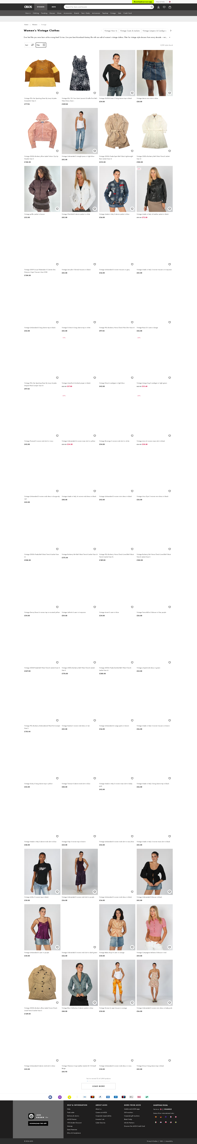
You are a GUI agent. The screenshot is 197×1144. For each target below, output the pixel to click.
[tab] (28, 13)
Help (68, 1109)
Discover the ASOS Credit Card (134, 1126)
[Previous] (101, 31)
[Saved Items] (164, 6)
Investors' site (100, 1119)
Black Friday (128, 1119)
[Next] (170, 31)
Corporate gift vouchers (132, 1116)
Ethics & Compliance (74, 1133)
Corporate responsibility (103, 1116)
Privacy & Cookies (152, 1141)
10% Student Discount (74, 1123)
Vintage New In (111, 31)
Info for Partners (129, 1123)
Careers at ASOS (101, 1112)
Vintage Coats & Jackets (130, 31)
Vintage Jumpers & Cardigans (155, 31)
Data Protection (72, 1129)
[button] (156, 1117)
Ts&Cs (161, 1141)
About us (98, 1109)
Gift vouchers (128, 1112)
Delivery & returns (73, 1116)
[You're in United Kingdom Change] (170, 1)
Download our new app (143, 2)
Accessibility (169, 1141)
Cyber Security (100, 1123)
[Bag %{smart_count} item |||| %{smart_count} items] (170, 6)
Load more (98, 1086)
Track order (70, 1112)
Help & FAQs (160, 2)
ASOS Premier (72, 1119)
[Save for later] (57, 93)
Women (34, 25)
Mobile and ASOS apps (132, 1109)
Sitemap (70, 1126)
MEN (54, 7)
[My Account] (158, 6)
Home (26, 25)
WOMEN (40, 7)
